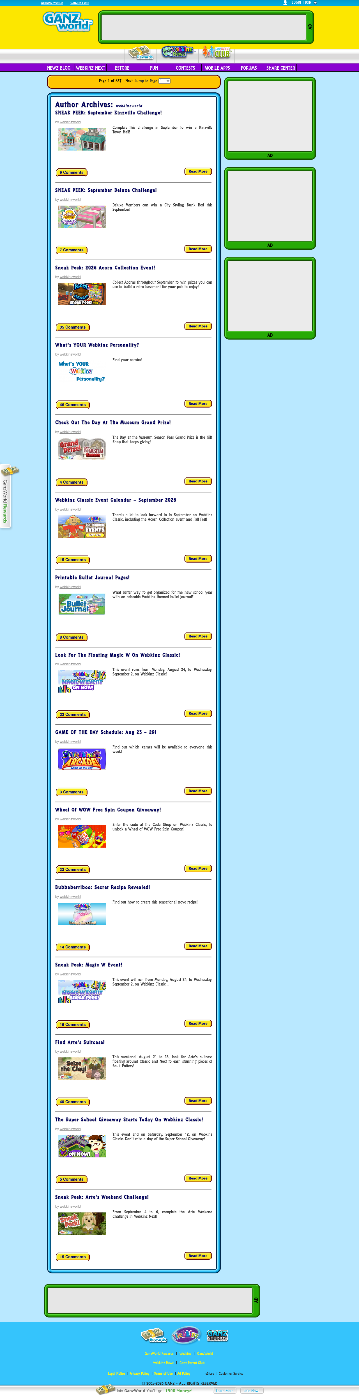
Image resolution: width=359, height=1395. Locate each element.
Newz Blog (58, 68)
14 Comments (73, 947)
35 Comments (73, 327)
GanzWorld (205, 1353)
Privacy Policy (139, 1373)
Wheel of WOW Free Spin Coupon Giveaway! (108, 810)
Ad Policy (183, 1373)
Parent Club (216, 52)
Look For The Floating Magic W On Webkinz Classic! (117, 655)
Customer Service (231, 1373)
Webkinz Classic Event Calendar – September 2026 (115, 500)
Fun (154, 68)
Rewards (141, 53)
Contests (185, 68)
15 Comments (73, 559)
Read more (198, 171)
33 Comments (73, 869)
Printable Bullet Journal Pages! (92, 577)
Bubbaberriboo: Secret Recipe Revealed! (102, 887)
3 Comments (72, 792)
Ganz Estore (79, 3)
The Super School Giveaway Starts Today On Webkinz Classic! (129, 1119)
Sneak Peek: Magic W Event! (89, 965)
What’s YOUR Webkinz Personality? (97, 345)
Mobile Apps (217, 68)
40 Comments (73, 1101)
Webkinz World (52, 3)
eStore (122, 68)
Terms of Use (163, 1373)
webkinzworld (129, 106)
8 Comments (72, 637)
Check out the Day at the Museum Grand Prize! (113, 422)
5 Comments (72, 1179)
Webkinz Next (90, 68)
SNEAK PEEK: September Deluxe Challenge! (106, 190)
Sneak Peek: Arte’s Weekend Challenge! (102, 1197)
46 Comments (73, 404)
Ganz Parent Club (192, 1363)
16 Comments (73, 1024)
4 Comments (72, 482)
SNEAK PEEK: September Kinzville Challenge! (108, 112)
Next (129, 80)
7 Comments (72, 249)
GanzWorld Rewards (159, 1353)
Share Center (280, 68)
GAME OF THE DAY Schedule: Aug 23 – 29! (106, 732)
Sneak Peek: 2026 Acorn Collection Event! (105, 267)
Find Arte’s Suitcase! (80, 1042)
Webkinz (185, 1353)
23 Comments (73, 714)
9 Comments (72, 172)
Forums (249, 68)
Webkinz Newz (178, 52)
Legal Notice (116, 1373)
